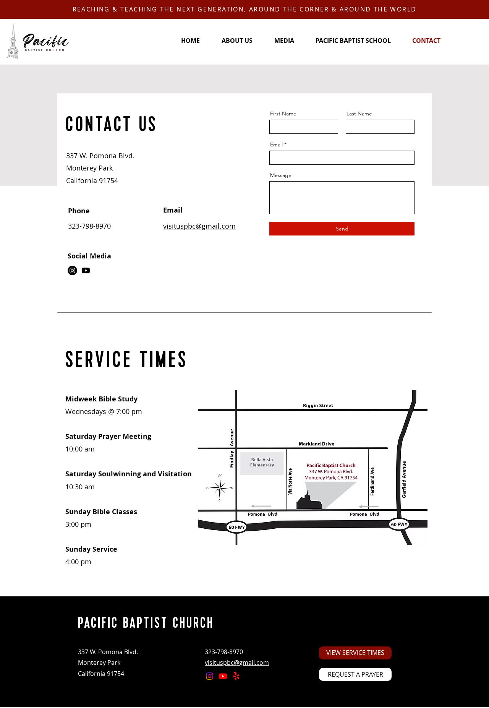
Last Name (359, 113)
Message (280, 175)
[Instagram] (72, 270)
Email (276, 144)
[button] (355, 674)
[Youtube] (86, 270)
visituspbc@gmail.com (199, 226)
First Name (283, 113)
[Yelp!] (236, 676)
